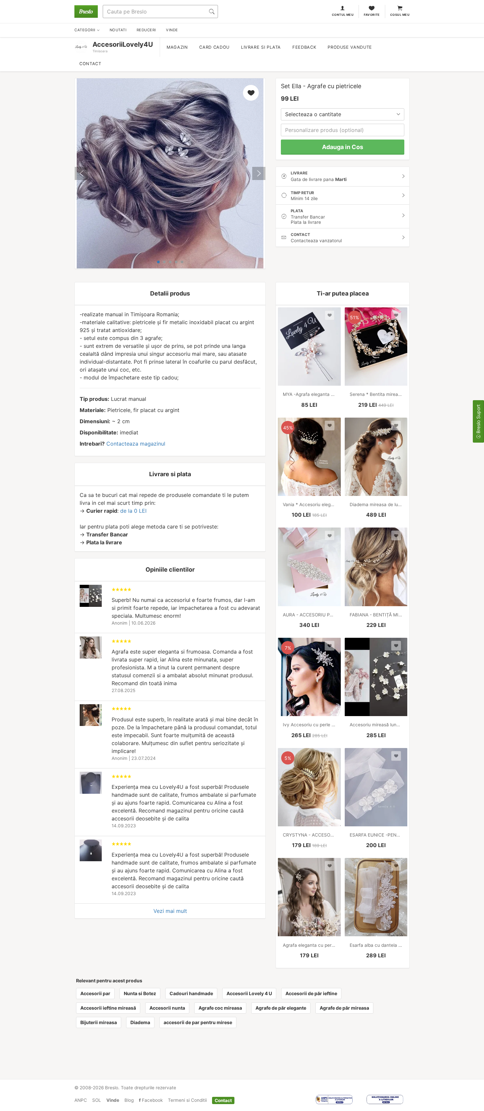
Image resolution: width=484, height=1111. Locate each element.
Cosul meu (400, 14)
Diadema (140, 1022)
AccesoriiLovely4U (123, 44)
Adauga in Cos (342, 146)
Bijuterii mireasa (98, 1022)
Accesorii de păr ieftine (311, 993)
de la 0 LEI (133, 510)
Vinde (112, 1100)
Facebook (152, 1100)
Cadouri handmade (191, 993)
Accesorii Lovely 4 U (249, 993)
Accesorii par (95, 993)
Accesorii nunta (167, 1008)
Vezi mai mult (170, 911)
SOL (96, 1100)
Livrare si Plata (261, 47)
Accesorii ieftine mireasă (108, 1008)
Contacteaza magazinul (135, 443)
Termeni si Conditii (187, 1100)
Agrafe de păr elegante (280, 1008)
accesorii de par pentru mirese (198, 1022)
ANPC (80, 1100)
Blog (129, 1100)
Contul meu (343, 14)
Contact (90, 63)
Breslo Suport (478, 419)
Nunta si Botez (140, 993)
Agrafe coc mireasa (220, 1008)
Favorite (372, 14)
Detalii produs (170, 293)
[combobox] (342, 114)
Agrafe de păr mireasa (344, 1008)
